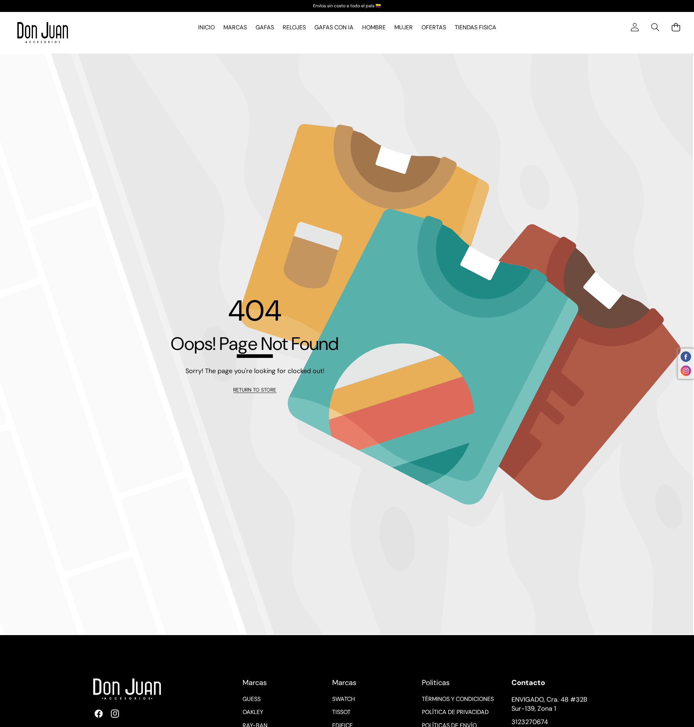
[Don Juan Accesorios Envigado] (42, 32)
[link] (254, 390)
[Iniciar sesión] (634, 27)
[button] (655, 27)
